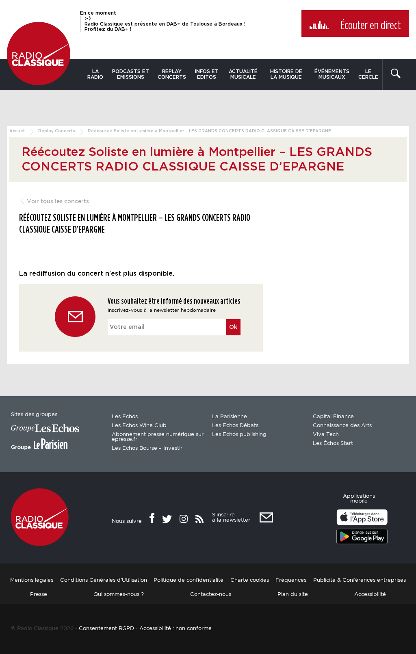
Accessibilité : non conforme (175, 628)
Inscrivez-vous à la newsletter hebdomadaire (162, 310)
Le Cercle (368, 74)
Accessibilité (370, 594)
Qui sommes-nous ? (118, 594)
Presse (38, 594)
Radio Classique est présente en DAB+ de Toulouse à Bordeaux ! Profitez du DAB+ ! (164, 23)
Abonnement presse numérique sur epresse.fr (158, 437)
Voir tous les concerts (57, 201)
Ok (233, 327)
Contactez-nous (210, 594)
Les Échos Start (333, 443)
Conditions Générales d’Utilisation (103, 580)
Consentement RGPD (106, 628)
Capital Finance (333, 416)
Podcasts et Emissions (130, 74)
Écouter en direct (370, 25)
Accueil (17, 131)
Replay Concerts (172, 74)
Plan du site (292, 594)
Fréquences (290, 580)
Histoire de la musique (286, 74)
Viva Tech (326, 434)
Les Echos (125, 416)
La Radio (95, 74)
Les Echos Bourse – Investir (147, 448)
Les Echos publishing (239, 434)
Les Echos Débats (235, 425)
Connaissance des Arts (342, 425)
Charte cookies (249, 580)
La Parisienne (229, 416)
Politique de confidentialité (188, 580)
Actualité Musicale (243, 74)
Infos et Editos (207, 74)
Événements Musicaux (331, 74)
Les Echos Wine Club (139, 425)
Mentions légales (31, 580)
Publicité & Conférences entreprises (359, 580)
